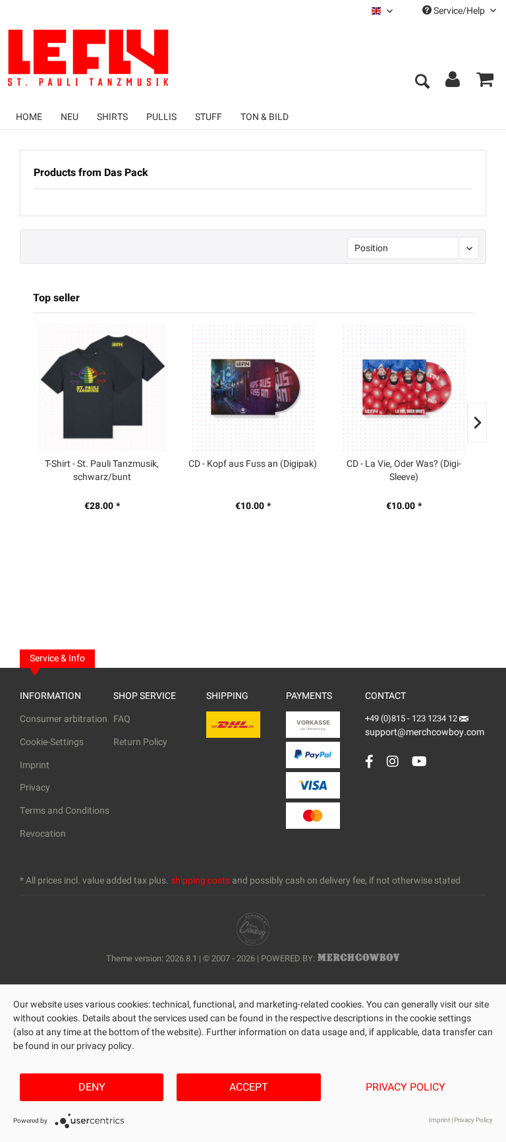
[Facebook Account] (369, 761)
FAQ (121, 719)
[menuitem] (382, 11)
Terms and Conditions (64, 811)
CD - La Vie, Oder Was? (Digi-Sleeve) (404, 471)
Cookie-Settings (52, 742)
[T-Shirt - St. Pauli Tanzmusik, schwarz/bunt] (101, 387)
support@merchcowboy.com (424, 732)
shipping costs (200, 880)
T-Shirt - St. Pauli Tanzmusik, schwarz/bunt (102, 471)
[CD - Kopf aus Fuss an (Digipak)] (252, 387)
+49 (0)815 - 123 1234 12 (412, 718)
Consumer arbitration (63, 719)
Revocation (43, 834)
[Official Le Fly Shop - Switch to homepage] (138, 58)
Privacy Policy (405, 1087)
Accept (248, 1087)
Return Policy (140, 742)
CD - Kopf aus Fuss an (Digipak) (252, 464)
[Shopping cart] (485, 82)
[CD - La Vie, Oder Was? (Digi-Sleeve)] (404, 387)
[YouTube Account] (419, 761)
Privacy (35, 788)
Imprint (34, 765)
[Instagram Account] (393, 761)
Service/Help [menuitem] (459, 11)
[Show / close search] (421, 82)
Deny (91, 1087)
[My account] (453, 82)
